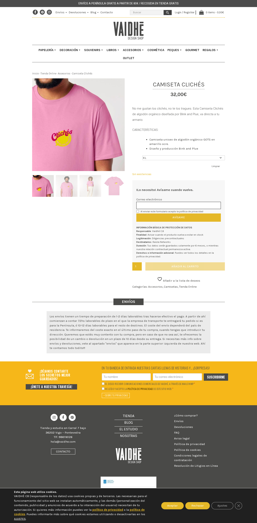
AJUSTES (20, 519)
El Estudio (128, 429)
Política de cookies (187, 450)
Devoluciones (77, 12)
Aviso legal (182, 438)
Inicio (35, 73)
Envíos (59, 12)
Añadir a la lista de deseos (181, 280)
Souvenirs (92, 50)
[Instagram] (49, 12)
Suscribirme (216, 377)
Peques (173, 50)
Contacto (106, 12)
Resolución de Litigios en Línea (196, 466)
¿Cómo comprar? (186, 415)
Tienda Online (48, 73)
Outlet (128, 58)
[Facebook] (35, 12)
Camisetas (171, 286)
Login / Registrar (184, 12)
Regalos (209, 50)
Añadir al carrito (185, 266)
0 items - (215, 12)
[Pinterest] (42, 12)
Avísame (178, 217)
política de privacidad (191, 211)
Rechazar (197, 505)
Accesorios (132, 50)
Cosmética (155, 50)
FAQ (176, 432)
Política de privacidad (189, 444)
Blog (93, 12)
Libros (112, 50)
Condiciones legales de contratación (190, 458)
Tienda (128, 416)
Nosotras (128, 436)
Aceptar (172, 505)
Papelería (46, 50)
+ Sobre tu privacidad (116, 395)
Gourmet (192, 50)
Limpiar (216, 166)
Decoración (69, 50)
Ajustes (222, 505)
